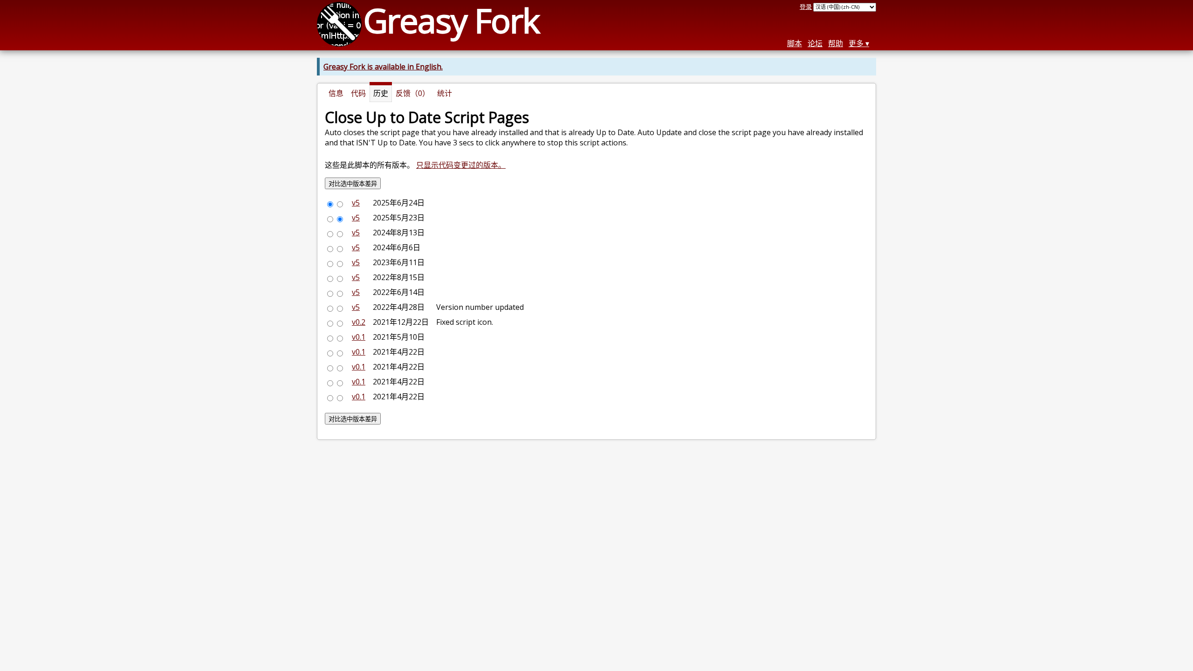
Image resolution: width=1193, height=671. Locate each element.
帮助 (835, 43)
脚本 (794, 43)
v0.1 (358, 337)
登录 (806, 6)
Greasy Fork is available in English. (383, 67)
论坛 (815, 43)
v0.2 (358, 322)
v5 (356, 203)
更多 (856, 43)
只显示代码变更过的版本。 (461, 165)
